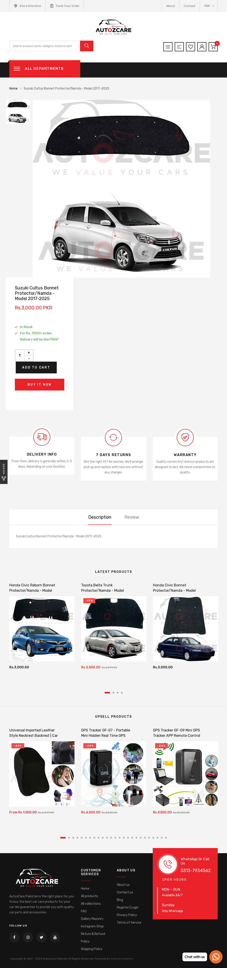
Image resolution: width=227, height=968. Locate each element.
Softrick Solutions (122, 958)
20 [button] (145, 838)
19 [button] (140, 838)
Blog (120, 900)
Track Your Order (68, 6)
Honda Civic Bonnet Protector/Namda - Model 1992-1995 (174, 590)
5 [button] (81, 838)
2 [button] (113, 692)
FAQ (83, 911)
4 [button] (122, 692)
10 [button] (103, 838)
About (170, 6)
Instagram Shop (92, 926)
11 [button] (107, 838)
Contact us (125, 892)
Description (99, 517)
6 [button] (86, 838)
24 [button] (161, 838)
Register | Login (128, 907)
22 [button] (153, 838)
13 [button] (115, 838)
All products (89, 896)
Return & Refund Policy (93, 937)
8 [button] (94, 838)
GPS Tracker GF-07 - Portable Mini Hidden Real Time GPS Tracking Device (105, 735)
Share (3, 468)
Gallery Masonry (92, 919)
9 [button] (98, 838)
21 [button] (149, 838)
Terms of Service (129, 922)
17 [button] (132, 838)
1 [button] (107, 692)
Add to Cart (36, 367)
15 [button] (124, 838)
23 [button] (157, 838)
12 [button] (111, 838)
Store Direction (30, 6)
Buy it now (39, 384)
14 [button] (119, 838)
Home (13, 88)
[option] (127, 188)
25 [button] (166, 838)
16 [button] (128, 838)
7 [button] (90, 838)
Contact (189, 6)
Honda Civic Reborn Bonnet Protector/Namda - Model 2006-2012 (32, 590)
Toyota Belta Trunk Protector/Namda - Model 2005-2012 (102, 590)
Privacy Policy (127, 915)
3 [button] (117, 692)
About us (123, 885)
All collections (91, 904)
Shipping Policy (91, 949)
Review (131, 517)
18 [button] (136, 838)
